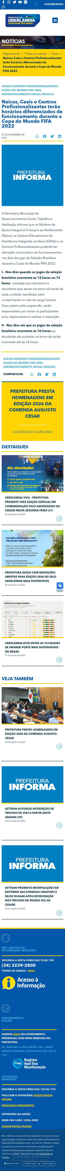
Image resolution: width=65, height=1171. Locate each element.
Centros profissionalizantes (36, 86)
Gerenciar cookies (12, 1163)
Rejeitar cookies (30, 1163)
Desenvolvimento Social (22, 94)
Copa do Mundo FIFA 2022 (22, 90)
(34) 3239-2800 (19, 965)
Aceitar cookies (47, 1163)
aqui (31, 971)
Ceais (7, 86)
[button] (55, 20)
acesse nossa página (17, 1126)
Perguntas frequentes (18, 1106)
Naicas (48, 94)
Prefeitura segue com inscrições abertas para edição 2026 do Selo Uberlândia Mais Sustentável (30, 577)
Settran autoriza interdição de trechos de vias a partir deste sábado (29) (29, 813)
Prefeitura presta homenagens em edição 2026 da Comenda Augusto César (32, 404)
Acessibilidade (53, 4)
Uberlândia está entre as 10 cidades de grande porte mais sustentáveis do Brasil (32, 647)
